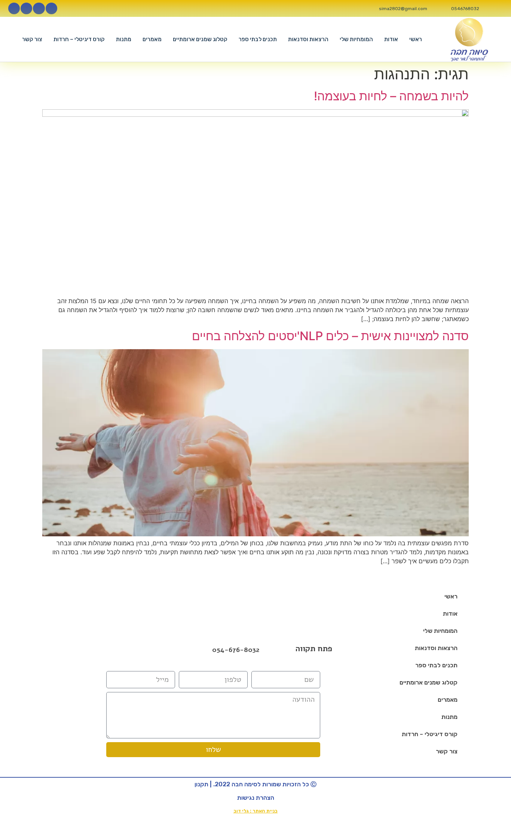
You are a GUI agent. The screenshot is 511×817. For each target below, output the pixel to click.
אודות (391, 39)
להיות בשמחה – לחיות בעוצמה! (391, 96)
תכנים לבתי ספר (258, 39)
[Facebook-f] (51, 8)
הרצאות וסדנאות (308, 39)
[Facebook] (131, 649)
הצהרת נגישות (255, 797)
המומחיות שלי (356, 39)
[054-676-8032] (204, 650)
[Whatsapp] (14, 8)
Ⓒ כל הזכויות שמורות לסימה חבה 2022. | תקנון (255, 784)
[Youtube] (26, 8)
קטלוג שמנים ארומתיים (200, 39)
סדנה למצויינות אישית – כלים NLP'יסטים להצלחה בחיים (330, 336)
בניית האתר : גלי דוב (255, 811)
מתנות (123, 39)
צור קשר (32, 39)
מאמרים (152, 39)
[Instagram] (39, 8)
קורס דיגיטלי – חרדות (79, 39)
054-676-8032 (235, 649)
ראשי (415, 39)
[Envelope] (150, 649)
